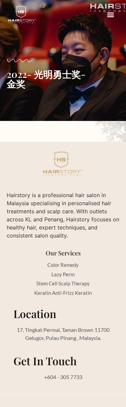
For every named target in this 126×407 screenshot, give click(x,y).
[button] (110, 14)
